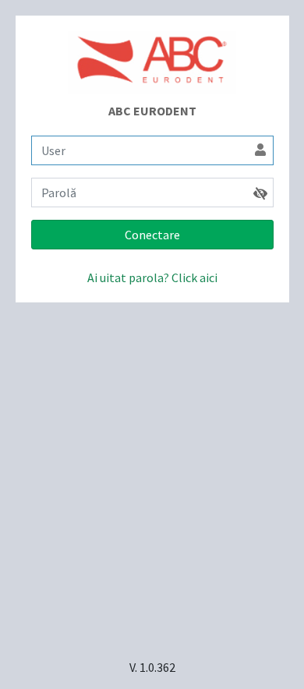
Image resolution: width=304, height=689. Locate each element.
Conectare (152, 234)
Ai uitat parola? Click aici (152, 277)
